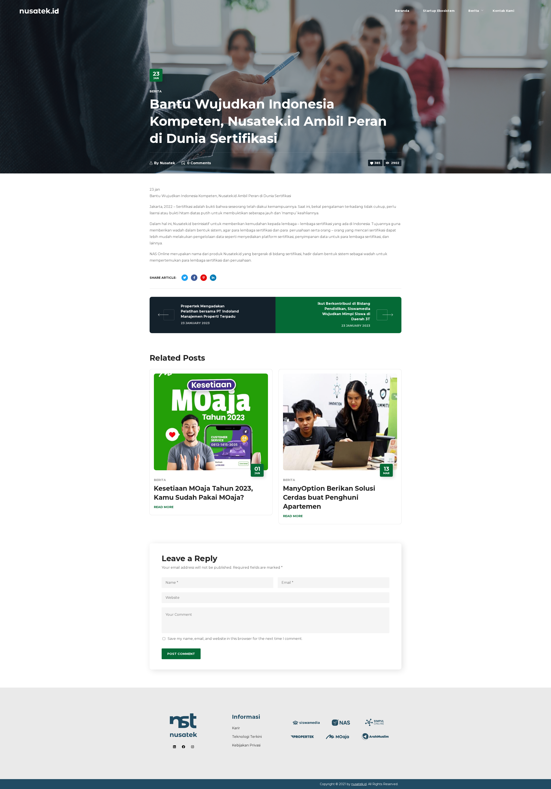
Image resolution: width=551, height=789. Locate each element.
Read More (163, 507)
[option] (211, 445)
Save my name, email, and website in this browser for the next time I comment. (235, 639)
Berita (156, 91)
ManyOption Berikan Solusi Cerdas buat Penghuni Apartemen (329, 497)
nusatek (167, 163)
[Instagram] (192, 746)
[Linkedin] (174, 746)
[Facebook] (183, 746)
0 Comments (199, 163)
